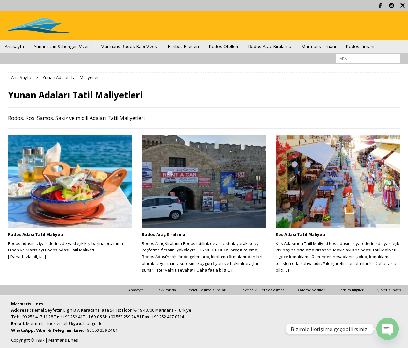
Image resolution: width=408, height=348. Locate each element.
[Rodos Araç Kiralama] (204, 181)
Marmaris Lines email (46, 323)
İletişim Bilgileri (352, 289)
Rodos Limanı (360, 46)
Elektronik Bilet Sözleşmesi (262, 289)
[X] (402, 5)
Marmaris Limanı (318, 46)
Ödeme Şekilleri (312, 289)
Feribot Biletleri (183, 46)
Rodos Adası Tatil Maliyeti (35, 234)
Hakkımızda (166, 289)
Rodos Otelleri (223, 46)
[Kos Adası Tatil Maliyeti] (338, 181)
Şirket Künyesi (389, 289)
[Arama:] (368, 58)
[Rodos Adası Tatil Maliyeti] (70, 181)
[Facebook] (380, 5)
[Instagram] (391, 5)
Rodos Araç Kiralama (269, 46)
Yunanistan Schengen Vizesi (62, 46)
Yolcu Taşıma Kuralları (208, 289)
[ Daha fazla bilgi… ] (27, 256)
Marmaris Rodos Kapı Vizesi (129, 46)
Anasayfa (14, 46)
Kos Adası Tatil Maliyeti (300, 234)
